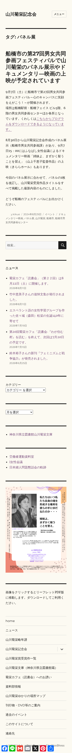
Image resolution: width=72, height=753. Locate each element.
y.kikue (15, 214)
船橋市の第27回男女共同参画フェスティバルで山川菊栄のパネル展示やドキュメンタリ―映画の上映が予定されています (36, 67)
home (10, 621)
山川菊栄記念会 (21, 14)
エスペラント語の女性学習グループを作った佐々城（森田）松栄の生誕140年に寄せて (37, 315)
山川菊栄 (40, 218)
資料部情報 (13, 686)
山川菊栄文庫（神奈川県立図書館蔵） (32, 668)
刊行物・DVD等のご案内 (23, 705)
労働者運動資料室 (21, 456)
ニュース (12, 630)
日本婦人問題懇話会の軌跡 (27, 467)
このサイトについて (19, 724)
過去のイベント (16, 714)
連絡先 (10, 733)
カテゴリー (13, 385)
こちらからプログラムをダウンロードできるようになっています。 (35, 124)
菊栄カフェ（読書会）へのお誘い (29, 677)
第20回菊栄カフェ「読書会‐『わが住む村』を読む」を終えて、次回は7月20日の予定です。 (36, 337)
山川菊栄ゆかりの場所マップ (26, 696)
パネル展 (29, 218)
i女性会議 (16, 462)
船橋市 (50, 218)
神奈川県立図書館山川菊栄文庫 (30, 434)
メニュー (59, 13)
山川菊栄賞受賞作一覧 (21, 658)
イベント (50, 214)
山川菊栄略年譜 (16, 639)
